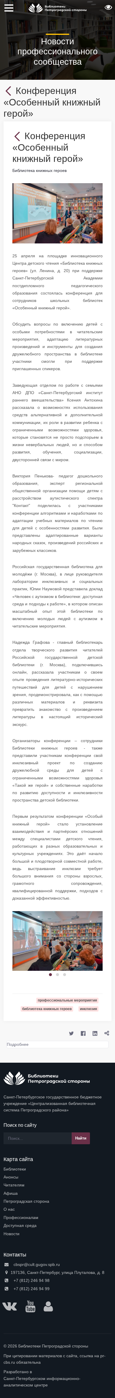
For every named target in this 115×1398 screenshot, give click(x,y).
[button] (108, 9)
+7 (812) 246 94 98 (31, 1280)
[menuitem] (57, 1169)
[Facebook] (83, 1033)
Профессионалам (21, 1217)
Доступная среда (20, 1225)
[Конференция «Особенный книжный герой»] (57, 213)
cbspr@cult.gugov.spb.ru (36, 1264)
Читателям (14, 1185)
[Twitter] (71, 1033)
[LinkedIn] (95, 1033)
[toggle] (106, 1033)
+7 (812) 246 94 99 (31, 1288)
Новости (11, 1233)
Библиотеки (15, 1169)
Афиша (11, 1193)
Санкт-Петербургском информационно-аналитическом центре (42, 1381)
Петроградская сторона (26, 1201)
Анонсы (11, 1177)
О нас (9, 1209)
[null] (10, 90)
